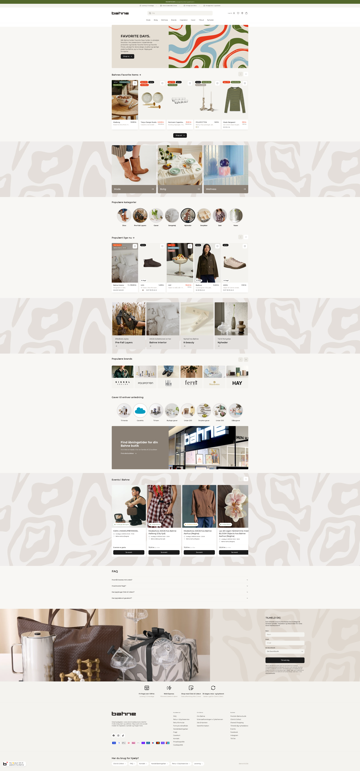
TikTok (233, 738)
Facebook (234, 732)
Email (267, 639)
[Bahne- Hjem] (129, 13)
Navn (267, 631)
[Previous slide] (240, 74)
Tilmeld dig (285, 660)
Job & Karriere (202, 723)
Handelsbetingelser (180, 729)
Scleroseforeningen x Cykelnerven (210, 719)
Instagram (234, 735)
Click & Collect (235, 719)
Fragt (175, 732)
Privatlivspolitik (178, 742)
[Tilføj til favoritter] (135, 83)
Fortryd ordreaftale (180, 726)
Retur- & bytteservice (181, 719)
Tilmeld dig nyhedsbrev (239, 726)
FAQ (174, 716)
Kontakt (176, 738)
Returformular (178, 723)
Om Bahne (201, 716)
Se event (129, 552)
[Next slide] (246, 74)
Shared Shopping (237, 723)
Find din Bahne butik (238, 716)
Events (233, 729)
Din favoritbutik (270, 648)
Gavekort (176, 735)
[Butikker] (242, 13)
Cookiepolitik (178, 745)
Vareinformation (203, 726)
